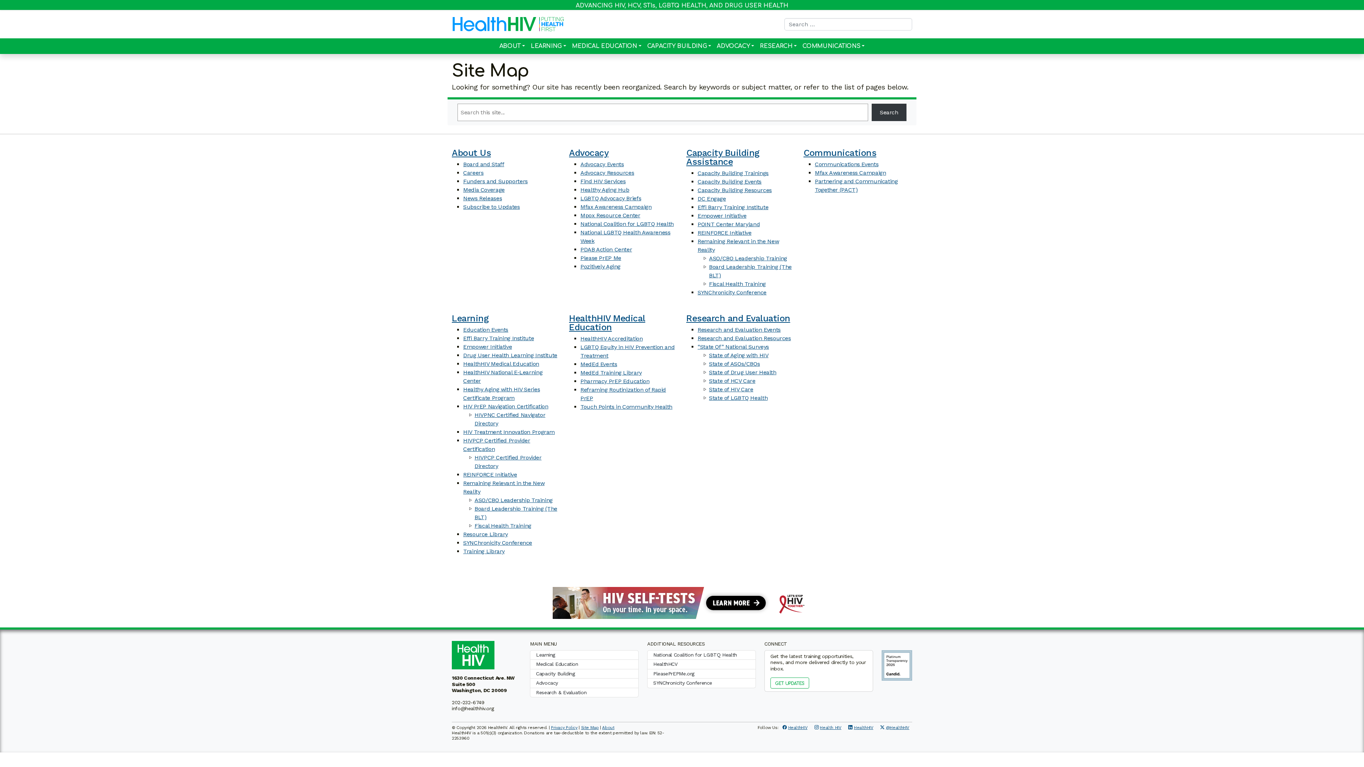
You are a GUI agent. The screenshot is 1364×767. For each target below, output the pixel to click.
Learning (546, 46)
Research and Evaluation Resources (744, 338)
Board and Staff (483, 164)
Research (776, 46)
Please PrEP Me (600, 258)
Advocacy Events (602, 164)
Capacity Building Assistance (722, 157)
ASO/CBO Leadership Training (748, 258)
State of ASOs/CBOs (734, 363)
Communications (831, 46)
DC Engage (712, 198)
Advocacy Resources (607, 172)
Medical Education (604, 46)
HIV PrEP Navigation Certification (505, 406)
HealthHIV (798, 727)
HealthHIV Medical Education (501, 363)
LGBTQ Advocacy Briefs (610, 198)
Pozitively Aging (600, 266)
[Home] (494, 24)
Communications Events (846, 164)
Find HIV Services (603, 181)
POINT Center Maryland (729, 224)
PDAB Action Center (606, 249)
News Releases (482, 198)
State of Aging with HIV (738, 355)
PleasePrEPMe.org (673, 673)
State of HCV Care (732, 380)
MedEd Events (598, 364)
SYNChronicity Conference (732, 292)
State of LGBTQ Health (738, 398)
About (510, 46)
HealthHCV (665, 664)
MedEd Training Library (611, 372)
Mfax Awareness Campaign (615, 206)
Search (889, 112)
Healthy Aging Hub (604, 189)
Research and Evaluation (738, 318)
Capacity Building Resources (735, 190)
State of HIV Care (731, 389)
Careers (473, 172)
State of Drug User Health (742, 372)
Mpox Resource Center (610, 215)
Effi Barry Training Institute (733, 207)
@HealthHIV (897, 727)
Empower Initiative (722, 215)
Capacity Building (677, 46)
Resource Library (485, 534)
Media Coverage (484, 189)
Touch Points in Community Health (626, 406)
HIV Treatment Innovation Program (509, 432)
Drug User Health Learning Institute (510, 355)
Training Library (484, 551)
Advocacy (733, 46)
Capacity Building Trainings (733, 173)
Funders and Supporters (495, 181)
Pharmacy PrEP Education (614, 381)
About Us (471, 153)
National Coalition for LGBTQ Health (627, 224)
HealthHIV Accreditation (611, 338)
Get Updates (790, 683)
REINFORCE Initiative (725, 232)
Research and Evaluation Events (739, 329)
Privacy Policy (564, 727)
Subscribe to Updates (491, 206)
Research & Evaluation (561, 692)
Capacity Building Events (730, 181)
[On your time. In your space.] (682, 602)
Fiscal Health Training (737, 284)
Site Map (590, 727)
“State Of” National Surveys (733, 346)
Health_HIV (830, 727)
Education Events (485, 329)
